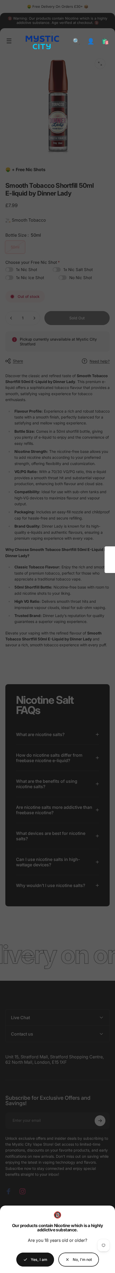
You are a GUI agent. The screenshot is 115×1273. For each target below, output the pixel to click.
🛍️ (105, 41)
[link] (78, 1260)
